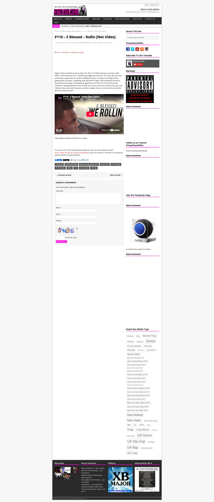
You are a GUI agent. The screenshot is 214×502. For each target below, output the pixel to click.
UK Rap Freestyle (146, 448)
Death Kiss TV (154, 5)
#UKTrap (130, 336)
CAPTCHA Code (70, 237)
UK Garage (130, 436)
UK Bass (154, 430)
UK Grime (144, 435)
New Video (105, 164)
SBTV (142, 425)
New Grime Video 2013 (134, 371)
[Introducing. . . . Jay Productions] (58, 472)
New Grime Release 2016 (134, 368)
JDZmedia (141, 350)
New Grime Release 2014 (137, 361)
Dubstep (130, 342)
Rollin (70, 168)
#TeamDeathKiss (82, 19)
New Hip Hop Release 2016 (138, 395)
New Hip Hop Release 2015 (138, 392)
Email (58, 214)
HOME (146, 5)
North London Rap (150, 421)
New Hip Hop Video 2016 (137, 410)
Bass (138, 336)
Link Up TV (151, 350)
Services (68, 19)
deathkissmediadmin (84, 42)
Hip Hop (131, 350)
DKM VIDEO (107, 19)
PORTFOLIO (137, 19)
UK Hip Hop (84, 168)
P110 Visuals (60, 168)
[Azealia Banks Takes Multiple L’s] (75, 472)
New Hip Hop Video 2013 (136, 399)
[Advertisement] (140, 125)
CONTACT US (150, 19)
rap (135, 425)
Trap (130, 429)
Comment (59, 191)
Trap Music (142, 429)
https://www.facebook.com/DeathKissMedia (72, 153)
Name (58, 208)
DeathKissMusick (122, 19)
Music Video (133, 354)
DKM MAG (96, 19)
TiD (75, 168)
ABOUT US (58, 19)
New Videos (98, 42)
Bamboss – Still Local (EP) (95, 468)
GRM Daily (147, 346)
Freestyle (140, 342)
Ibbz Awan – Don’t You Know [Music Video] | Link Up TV (93, 489)
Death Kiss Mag (65, 31)
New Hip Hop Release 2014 (138, 388)
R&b (129, 425)
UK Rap (94, 168)
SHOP (56, 22)
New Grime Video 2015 (136, 378)
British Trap (149, 335)
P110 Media (116, 164)
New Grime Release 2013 (135, 358)
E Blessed (59, 164)
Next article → (116, 175)
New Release (135, 415)
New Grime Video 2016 (136, 382)
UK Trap (132, 453)
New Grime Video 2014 (137, 374)
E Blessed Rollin (71, 164)
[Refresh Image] (77, 228)
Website (59, 221)
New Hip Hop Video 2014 (138, 402)
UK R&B (151, 442)
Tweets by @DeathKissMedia (136, 151)
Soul (148, 425)
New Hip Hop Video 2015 (89, 164)
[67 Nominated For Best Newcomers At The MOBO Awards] (58, 478)
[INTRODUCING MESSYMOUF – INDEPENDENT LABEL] (67, 478)
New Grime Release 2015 (136, 365)
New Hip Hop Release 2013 (135, 385)
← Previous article (63, 175)
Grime (150, 341)
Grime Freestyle (134, 346)
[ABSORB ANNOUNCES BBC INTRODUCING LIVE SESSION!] (67, 472)
